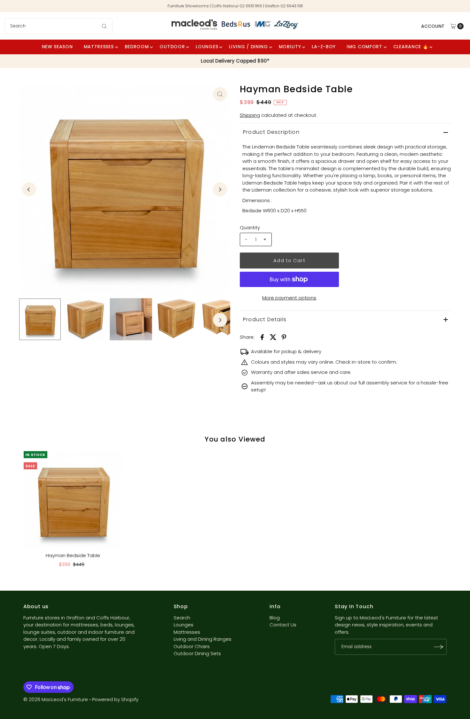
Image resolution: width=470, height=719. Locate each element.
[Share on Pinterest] (284, 337)
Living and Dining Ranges (202, 639)
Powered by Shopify (115, 699)
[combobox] (59, 26)
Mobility (290, 46)
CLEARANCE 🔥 (410, 46)
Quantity (250, 227)
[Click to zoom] (220, 94)
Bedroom (137, 46)
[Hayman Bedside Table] (73, 500)
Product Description (271, 132)
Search (182, 617)
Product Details (264, 319)
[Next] (220, 189)
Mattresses (99, 46)
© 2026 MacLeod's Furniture (56, 699)
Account (432, 26)
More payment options (289, 297)
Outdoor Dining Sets (197, 653)
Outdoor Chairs (192, 646)
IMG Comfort (364, 46)
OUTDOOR (172, 46)
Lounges (183, 624)
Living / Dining (248, 46)
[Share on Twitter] (273, 337)
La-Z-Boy (324, 46)
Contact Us (283, 624)
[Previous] (29, 189)
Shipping (250, 115)
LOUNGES (207, 46)
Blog (275, 617)
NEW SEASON (57, 46)
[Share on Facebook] (262, 337)
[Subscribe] (439, 647)
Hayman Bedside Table (73, 555)
